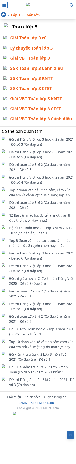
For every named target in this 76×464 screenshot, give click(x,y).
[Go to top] (70, 435)
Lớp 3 (15, 15)
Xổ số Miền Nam (42, 403)
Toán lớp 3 (33, 15)
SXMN (23, 403)
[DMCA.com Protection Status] (38, 413)
